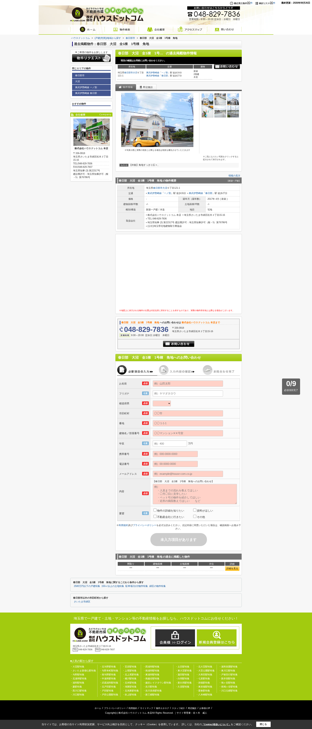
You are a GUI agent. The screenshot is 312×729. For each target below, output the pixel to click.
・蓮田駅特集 (182, 674)
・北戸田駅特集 (107, 686)
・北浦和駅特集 (78, 678)
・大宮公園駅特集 (205, 670)
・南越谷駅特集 (151, 678)
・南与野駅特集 (107, 674)
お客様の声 (204, 708)
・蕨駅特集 (76, 686)
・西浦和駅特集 (151, 666)
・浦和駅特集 (77, 682)
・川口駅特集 (77, 694)
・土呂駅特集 (182, 666)
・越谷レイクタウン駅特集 (157, 682)
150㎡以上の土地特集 (112, 586)
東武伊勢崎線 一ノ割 (86, 87)
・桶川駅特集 (129, 678)
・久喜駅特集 (182, 686)
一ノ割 (164, 72)
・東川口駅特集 (227, 670)
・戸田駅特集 (106, 690)
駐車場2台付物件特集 (136, 586)
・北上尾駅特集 (130, 674)
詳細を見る (232, 568)
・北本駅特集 (129, 682)
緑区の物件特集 (157, 586)
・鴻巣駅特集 (129, 686)
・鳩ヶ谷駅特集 (227, 682)
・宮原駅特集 (129, 666)
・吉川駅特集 (150, 686)
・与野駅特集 (77, 674)
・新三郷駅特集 (151, 694)
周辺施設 (192, 708)
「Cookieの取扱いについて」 (216, 724)
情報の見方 (234, 175)
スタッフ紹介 (178, 708)
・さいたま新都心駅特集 (83, 670)
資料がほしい (205, 510)
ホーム (98, 708)
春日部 (164, 75)
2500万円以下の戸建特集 (87, 586)
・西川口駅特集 (78, 690)
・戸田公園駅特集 (108, 694)
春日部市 (128, 72)
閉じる (263, 724)
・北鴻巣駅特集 (130, 690)
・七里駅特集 (203, 678)
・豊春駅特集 (203, 690)
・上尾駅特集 (129, 670)
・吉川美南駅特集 (152, 690)
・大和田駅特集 (204, 674)
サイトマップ (146, 708)
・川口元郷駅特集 (228, 690)
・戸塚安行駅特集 (228, 674)
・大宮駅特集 (77, 666)
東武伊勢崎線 (152, 72)
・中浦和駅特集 (107, 678)
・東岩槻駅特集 (204, 686)
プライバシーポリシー (144, 525)
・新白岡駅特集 (183, 682)
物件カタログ (162, 708)
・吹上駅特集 (129, 694)
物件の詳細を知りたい (170, 510)
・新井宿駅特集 (227, 678)
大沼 (135, 72)
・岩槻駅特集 (203, 682)
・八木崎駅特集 (204, 694)
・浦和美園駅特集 (228, 666)
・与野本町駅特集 (108, 670)
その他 (201, 516)
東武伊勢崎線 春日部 (86, 93)
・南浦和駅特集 (151, 670)
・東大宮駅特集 (183, 670)
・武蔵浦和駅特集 (108, 682)
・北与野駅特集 (107, 666)
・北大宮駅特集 (204, 666)
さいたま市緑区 (82, 601)
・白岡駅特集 (182, 678)
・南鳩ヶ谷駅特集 (228, 686)
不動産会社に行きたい (170, 516)
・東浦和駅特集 (151, 674)
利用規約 (123, 525)
